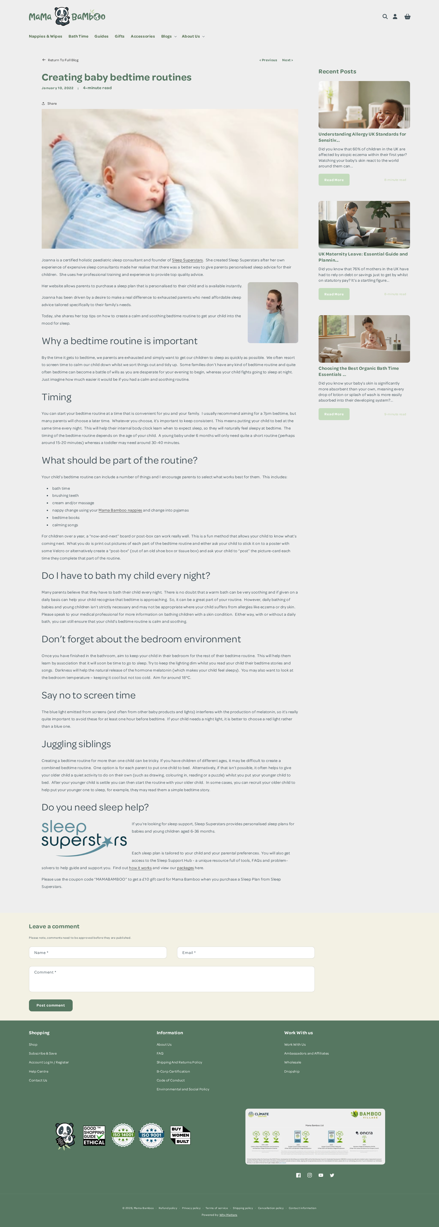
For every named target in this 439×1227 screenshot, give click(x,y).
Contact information (303, 1208)
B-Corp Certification (173, 1071)
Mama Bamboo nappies (120, 510)
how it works (140, 867)
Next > (287, 60)
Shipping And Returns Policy (179, 1062)
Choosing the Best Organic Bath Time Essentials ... (359, 371)
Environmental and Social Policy (183, 1089)
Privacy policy (191, 1208)
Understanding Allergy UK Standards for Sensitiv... (362, 136)
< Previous (268, 60)
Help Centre (39, 1071)
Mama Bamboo (144, 1208)
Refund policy (168, 1208)
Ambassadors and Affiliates (306, 1053)
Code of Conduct (171, 1080)
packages (185, 867)
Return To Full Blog (63, 60)
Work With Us (295, 1044)
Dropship (292, 1071)
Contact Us (38, 1080)
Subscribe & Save (43, 1053)
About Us (164, 1044)
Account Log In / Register (49, 1062)
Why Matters (229, 1215)
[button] (168, 36)
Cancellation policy (271, 1208)
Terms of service (217, 1208)
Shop (33, 1044)
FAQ (160, 1053)
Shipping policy (243, 1208)
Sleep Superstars (187, 259)
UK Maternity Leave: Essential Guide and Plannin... (363, 256)
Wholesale (292, 1062)
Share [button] (52, 103)
